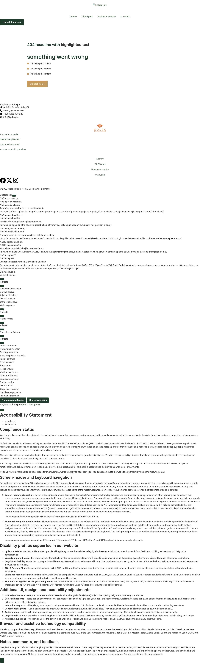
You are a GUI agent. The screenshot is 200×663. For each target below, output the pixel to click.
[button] (100, 288)
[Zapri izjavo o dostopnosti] (2, 410)
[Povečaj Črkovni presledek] (2, 336)
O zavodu (125, 16)
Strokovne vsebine (106, 16)
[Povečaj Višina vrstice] (2, 323)
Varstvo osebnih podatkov (13, 149)
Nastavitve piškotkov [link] (10, 139)
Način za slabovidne (10, 215)
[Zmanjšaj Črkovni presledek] (2, 343)
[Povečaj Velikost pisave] (2, 309)
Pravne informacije (9, 134)
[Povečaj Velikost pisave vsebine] (2, 279)
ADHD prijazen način (10, 242)
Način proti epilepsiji (10, 202)
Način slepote (7, 255)
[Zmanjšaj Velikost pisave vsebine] (2, 286)
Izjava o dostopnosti (10, 144)
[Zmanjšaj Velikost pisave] (2, 316)
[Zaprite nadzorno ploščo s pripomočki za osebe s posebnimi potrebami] (14, 196)
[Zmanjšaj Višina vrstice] (2, 329)
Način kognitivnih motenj (12, 228)
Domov (73, 16)
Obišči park (87, 16)
